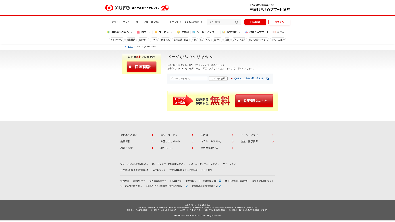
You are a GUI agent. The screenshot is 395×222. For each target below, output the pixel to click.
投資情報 (125, 141)
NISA (194, 40)
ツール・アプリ (249, 135)
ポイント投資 (239, 40)
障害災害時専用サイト (263, 181)
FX (201, 40)
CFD (208, 40)
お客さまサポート (259, 32)
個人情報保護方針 (158, 181)
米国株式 (165, 40)
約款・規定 (126, 148)
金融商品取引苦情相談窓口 (205, 186)
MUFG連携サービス (258, 40)
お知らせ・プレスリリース (125, 22)
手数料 (185, 32)
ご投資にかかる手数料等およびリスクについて (143, 170)
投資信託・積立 (180, 40)
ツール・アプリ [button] (205, 32)
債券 (227, 40)
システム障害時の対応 (131, 186)
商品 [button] (143, 32)
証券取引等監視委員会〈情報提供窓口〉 (165, 186)
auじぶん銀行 (278, 40)
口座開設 (255, 22)
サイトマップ (171, 22)
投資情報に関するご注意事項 (183, 170)
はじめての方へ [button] (120, 32)
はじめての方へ (129, 135)
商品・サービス (169, 135)
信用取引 (143, 40)
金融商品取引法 (209, 148)
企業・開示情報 (151, 22)
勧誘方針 (124, 181)
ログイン (279, 22)
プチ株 (154, 40)
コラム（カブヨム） (212, 141)
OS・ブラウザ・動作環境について (168, 164)
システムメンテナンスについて (204, 164)
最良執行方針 (139, 181)
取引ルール (166, 148)
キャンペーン (116, 40)
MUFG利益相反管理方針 (236, 181)
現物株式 (131, 40)
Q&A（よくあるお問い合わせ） (249, 78)
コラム (281, 32)
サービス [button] (164, 32)
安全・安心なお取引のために (134, 164)
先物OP (217, 40)
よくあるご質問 (192, 22)
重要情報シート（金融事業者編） (201, 181)
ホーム (130, 47)
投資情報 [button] (232, 32)
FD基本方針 (176, 181)
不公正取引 (206, 170)
